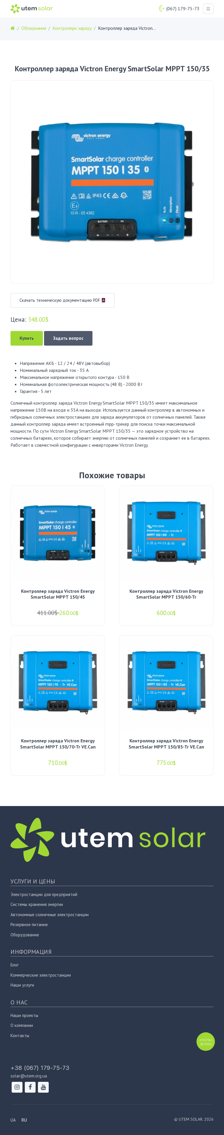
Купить (27, 338)
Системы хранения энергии (36, 904)
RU (24, 1120)
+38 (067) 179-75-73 (40, 1067)
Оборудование (24, 935)
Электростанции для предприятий (43, 894)
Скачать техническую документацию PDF (60, 300)
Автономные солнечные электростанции (49, 914)
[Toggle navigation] (208, 9)
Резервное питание (29, 924)
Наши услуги (22, 985)
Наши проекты (24, 1015)
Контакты (19, 1035)
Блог (14, 965)
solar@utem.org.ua (28, 1076)
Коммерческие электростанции (40, 975)
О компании (21, 1025)
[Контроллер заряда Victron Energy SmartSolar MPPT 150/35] (112, 182)
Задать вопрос (68, 338)
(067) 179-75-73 (183, 8)
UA (13, 1120)
